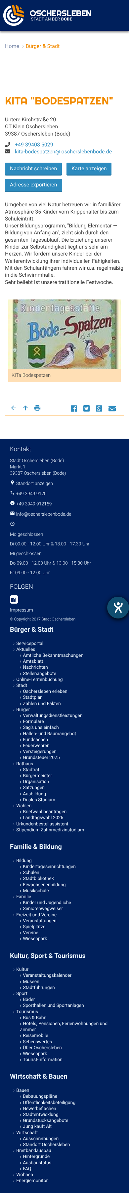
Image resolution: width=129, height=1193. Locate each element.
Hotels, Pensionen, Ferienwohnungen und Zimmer (64, 1026)
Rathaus (24, 764)
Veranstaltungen (40, 921)
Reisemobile (35, 1035)
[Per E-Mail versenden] (112, 408)
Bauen (22, 1090)
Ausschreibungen (41, 1138)
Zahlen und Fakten (42, 703)
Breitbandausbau (33, 1150)
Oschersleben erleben (45, 691)
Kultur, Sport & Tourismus (48, 956)
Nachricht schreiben (33, 168)
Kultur (22, 969)
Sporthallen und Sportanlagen (53, 1005)
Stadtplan (33, 697)
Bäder (29, 999)
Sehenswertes (37, 1042)
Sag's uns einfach (41, 727)
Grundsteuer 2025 (41, 757)
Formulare (33, 721)
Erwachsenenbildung (44, 885)
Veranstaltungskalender (47, 975)
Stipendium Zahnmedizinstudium (50, 830)
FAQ (27, 1169)
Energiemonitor (32, 1180)
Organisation (36, 781)
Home (12, 46)
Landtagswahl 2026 (43, 817)
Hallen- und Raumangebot (49, 733)
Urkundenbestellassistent (42, 824)
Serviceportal (29, 643)
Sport (21, 993)
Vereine (30, 932)
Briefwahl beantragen (44, 812)
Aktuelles (25, 649)
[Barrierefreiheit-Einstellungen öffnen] (118, 607)
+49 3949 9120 (31, 494)
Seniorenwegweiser (43, 908)
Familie (23, 896)
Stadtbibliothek (38, 878)
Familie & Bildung (36, 847)
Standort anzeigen (34, 483)
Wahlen (23, 806)
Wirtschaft (27, 1132)
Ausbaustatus (37, 1163)
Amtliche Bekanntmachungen (53, 655)
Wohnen (24, 1174)
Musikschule (36, 891)
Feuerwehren (36, 745)
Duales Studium (39, 800)
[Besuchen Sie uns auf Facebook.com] (14, 600)
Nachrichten (35, 667)
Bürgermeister (37, 775)
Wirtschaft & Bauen (38, 1076)
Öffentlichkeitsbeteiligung (49, 1102)
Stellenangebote (39, 673)
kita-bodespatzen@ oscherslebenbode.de (63, 151)
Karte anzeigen (89, 168)
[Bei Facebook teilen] (75, 408)
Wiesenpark (35, 938)
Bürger (23, 709)
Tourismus (27, 1011)
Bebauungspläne (40, 1096)
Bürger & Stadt (43, 46)
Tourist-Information (43, 1059)
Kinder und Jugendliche (47, 902)
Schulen (31, 872)
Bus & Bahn (34, 1017)
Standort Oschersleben (46, 1144)
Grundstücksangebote (45, 1120)
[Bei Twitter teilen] (87, 408)
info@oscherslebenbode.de (43, 514)
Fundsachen (35, 739)
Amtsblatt (33, 661)
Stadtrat (31, 770)
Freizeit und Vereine (36, 915)
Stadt (21, 685)
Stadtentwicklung (41, 1114)
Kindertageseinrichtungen (49, 866)
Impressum (21, 610)
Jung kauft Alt (37, 1126)
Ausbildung (34, 794)
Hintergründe (36, 1156)
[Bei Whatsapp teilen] (100, 408)
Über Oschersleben (42, 1048)
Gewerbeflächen (39, 1108)
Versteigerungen (40, 751)
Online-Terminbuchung (39, 679)
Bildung (24, 860)
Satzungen (34, 787)
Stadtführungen (39, 987)
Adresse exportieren (33, 184)
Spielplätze (34, 927)
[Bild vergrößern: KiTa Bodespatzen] (64, 350)
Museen (31, 981)
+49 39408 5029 (34, 144)
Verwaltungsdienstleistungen (52, 715)
